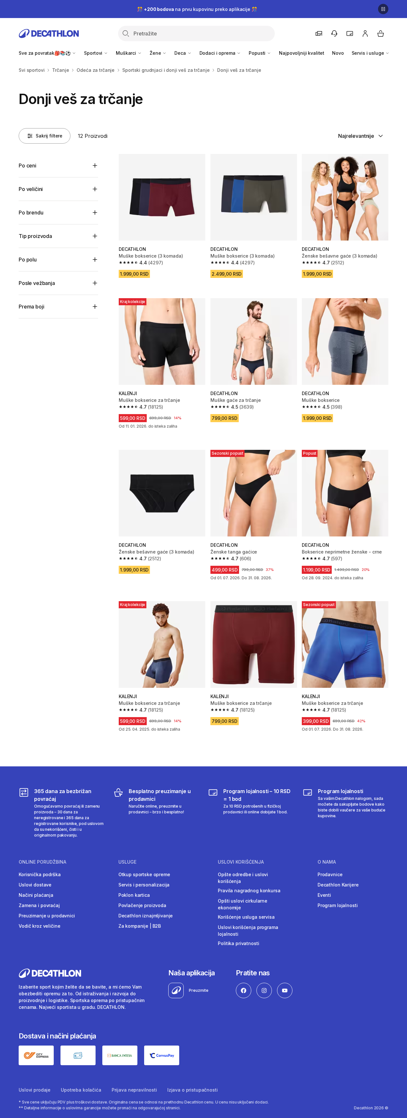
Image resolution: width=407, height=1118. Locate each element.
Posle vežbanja (37, 283)
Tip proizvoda (35, 236)
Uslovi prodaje (35, 1090)
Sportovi (94, 53)
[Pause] (383, 9)
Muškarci (126, 53)
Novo (338, 53)
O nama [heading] (327, 862)
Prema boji (31, 306)
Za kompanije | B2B (139, 926)
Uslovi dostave (35, 884)
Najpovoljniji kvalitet (301, 53)
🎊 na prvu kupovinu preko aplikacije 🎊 (197, 9)
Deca (180, 53)
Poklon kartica (134, 895)
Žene (156, 53)
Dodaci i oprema (218, 53)
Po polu (28, 259)
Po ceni (27, 165)
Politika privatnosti (238, 943)
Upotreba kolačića (81, 1090)
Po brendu (31, 212)
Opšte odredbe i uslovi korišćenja (243, 878)
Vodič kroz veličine (39, 926)
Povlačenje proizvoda (142, 905)
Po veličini (31, 189)
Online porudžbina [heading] (42, 862)
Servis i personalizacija (144, 884)
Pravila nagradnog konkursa (249, 890)
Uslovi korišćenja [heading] (241, 862)
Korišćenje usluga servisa (246, 917)
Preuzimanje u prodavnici (47, 915)
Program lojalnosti (337, 905)
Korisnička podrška (39, 874)
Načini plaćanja (36, 895)
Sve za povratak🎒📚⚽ (45, 53)
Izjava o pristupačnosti (192, 1090)
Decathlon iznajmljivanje (145, 915)
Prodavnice (330, 874)
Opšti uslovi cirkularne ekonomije (242, 904)
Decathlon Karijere (338, 884)
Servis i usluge (368, 53)
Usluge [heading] (127, 862)
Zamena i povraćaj (39, 905)
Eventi (324, 895)
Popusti (258, 53)
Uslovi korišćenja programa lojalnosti (248, 930)
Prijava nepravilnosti (134, 1090)
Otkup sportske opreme (144, 874)
